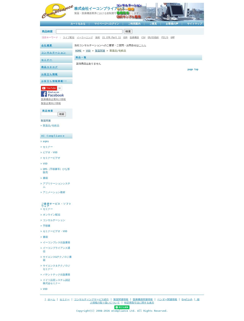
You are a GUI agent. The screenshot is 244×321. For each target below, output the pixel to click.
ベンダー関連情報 (167, 299)
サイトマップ (194, 23)
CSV (143, 37)
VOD (45, 163)
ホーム (51, 299)
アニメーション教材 (54, 192)
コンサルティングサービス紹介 (91, 299)
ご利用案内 (134, 23)
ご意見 (153, 23)
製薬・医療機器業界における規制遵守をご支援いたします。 (107, 13)
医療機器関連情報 (143, 299)
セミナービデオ (51, 157)
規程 (97, 37)
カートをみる (78, 23)
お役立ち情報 (49, 74)
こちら (142, 45)
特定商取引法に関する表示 (139, 302)
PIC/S (164, 37)
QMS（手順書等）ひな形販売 (56, 171)
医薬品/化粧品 (51, 125)
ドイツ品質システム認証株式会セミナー (56, 282)
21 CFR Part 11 (111, 37)
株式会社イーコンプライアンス (99, 8)
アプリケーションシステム (56, 185)
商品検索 (47, 31)
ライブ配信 (68, 37)
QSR (125, 37)
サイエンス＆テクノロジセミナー (56, 267)
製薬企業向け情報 (51, 103)
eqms (46, 141)
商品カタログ (49, 67)
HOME (78, 50)
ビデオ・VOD (50, 152)
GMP (173, 37)
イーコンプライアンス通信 (56, 249)
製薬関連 (46, 120)
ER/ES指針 (153, 37)
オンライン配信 (51, 214)
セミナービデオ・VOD (55, 231)
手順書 (46, 225)
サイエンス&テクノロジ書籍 (57, 258)
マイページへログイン (106, 23)
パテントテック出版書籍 (56, 274)
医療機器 (134, 37)
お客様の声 (172, 23)
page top (193, 69)
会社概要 (46, 45)
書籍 (45, 178)
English (187, 299)
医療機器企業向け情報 (53, 99)
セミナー (46, 60)
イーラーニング (85, 37)
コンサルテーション (53, 52)
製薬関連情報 (120, 299)
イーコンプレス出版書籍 (56, 242)
